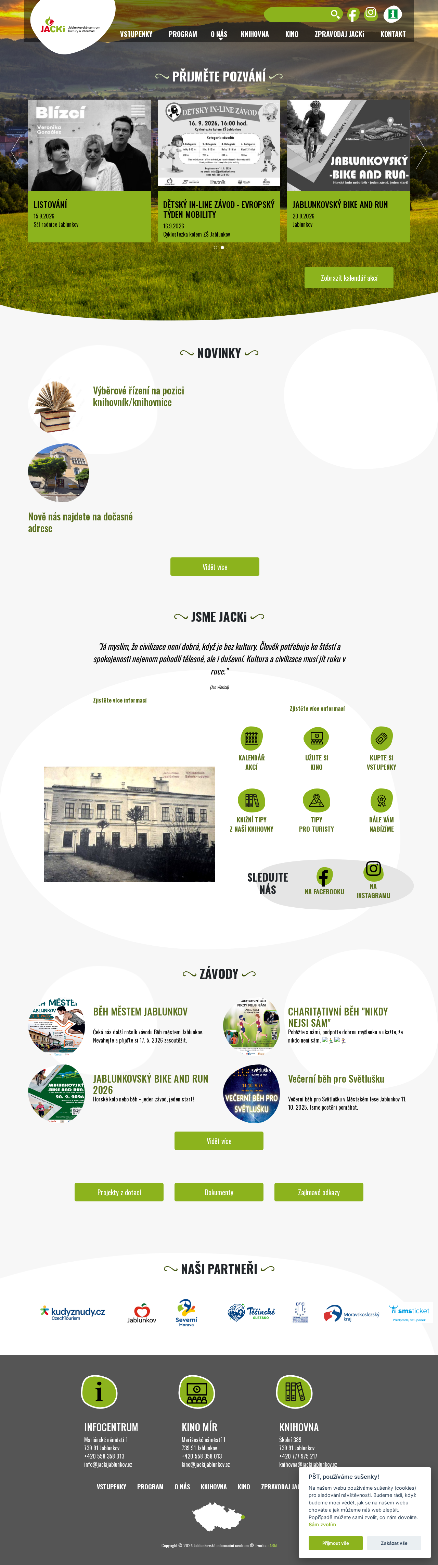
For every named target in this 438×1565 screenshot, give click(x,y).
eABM (272, 1545)
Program (183, 34)
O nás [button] (219, 34)
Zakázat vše (394, 1543)
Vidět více (215, 566)
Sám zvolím (322, 1525)
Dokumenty (219, 1192)
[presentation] (16, 153)
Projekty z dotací (119, 1192)
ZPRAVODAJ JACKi (339, 34)
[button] (215, 247)
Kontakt (393, 34)
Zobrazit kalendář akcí (349, 278)
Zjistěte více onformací (317, 708)
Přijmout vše (335, 1543)
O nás (182, 1486)
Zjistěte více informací (120, 700)
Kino (291, 34)
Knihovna (255, 34)
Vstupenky (136, 34)
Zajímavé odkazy (319, 1192)
